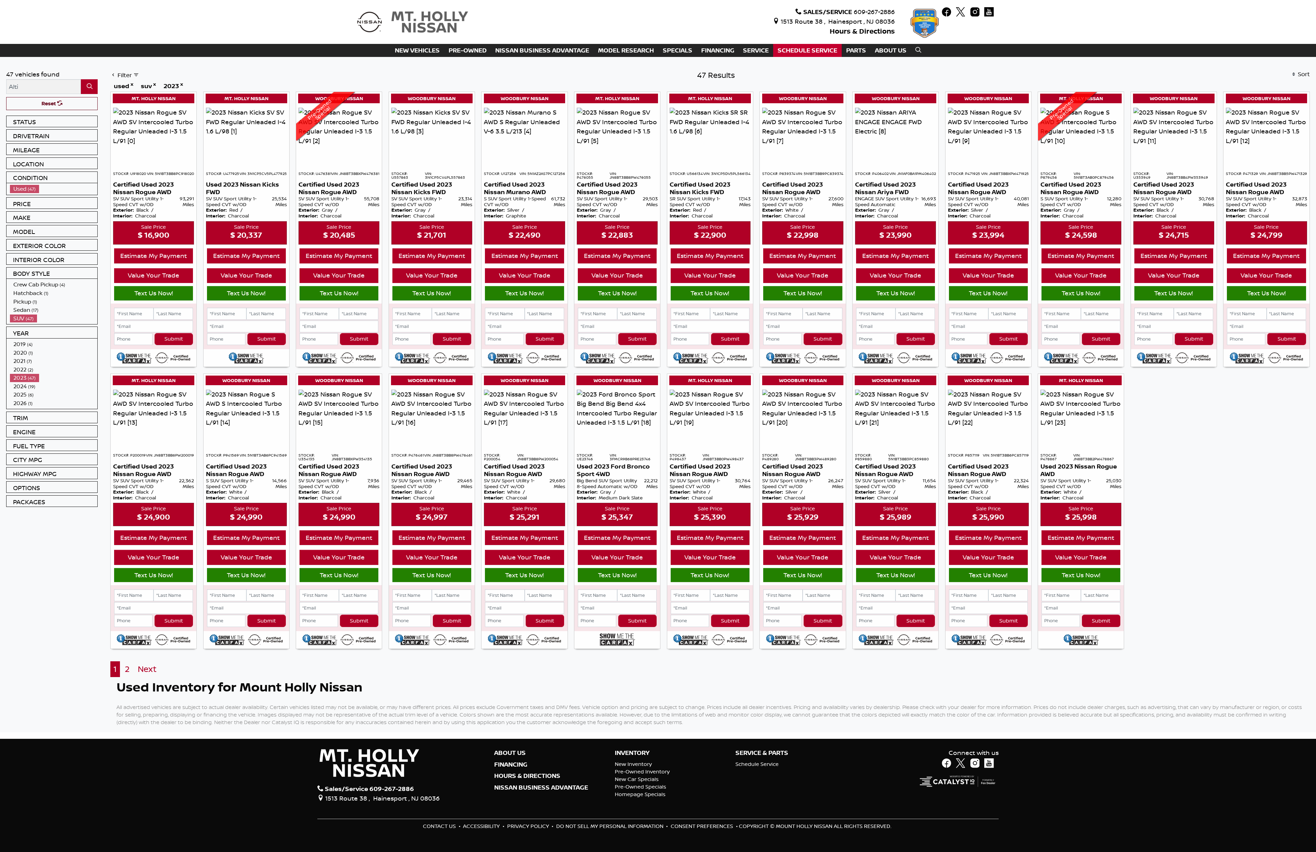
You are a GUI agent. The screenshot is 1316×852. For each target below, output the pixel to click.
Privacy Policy (528, 826)
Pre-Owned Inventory (642, 771)
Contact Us (440, 826)
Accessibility (482, 826)
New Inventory (633, 764)
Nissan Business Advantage (541, 787)
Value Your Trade (153, 275)
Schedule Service (757, 764)
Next (147, 669)
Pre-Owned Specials (640, 786)
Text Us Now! (153, 292)
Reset (49, 103)
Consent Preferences (702, 826)
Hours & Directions (862, 31)
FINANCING (510, 764)
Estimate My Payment (153, 255)
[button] (417, 50)
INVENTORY (632, 752)
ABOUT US (510, 752)
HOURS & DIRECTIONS (527, 775)
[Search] (89, 86)
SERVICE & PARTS (761, 752)
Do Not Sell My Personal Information (610, 826)
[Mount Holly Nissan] (412, 21)
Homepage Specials (640, 794)
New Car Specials (637, 779)
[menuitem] (54, 189)
